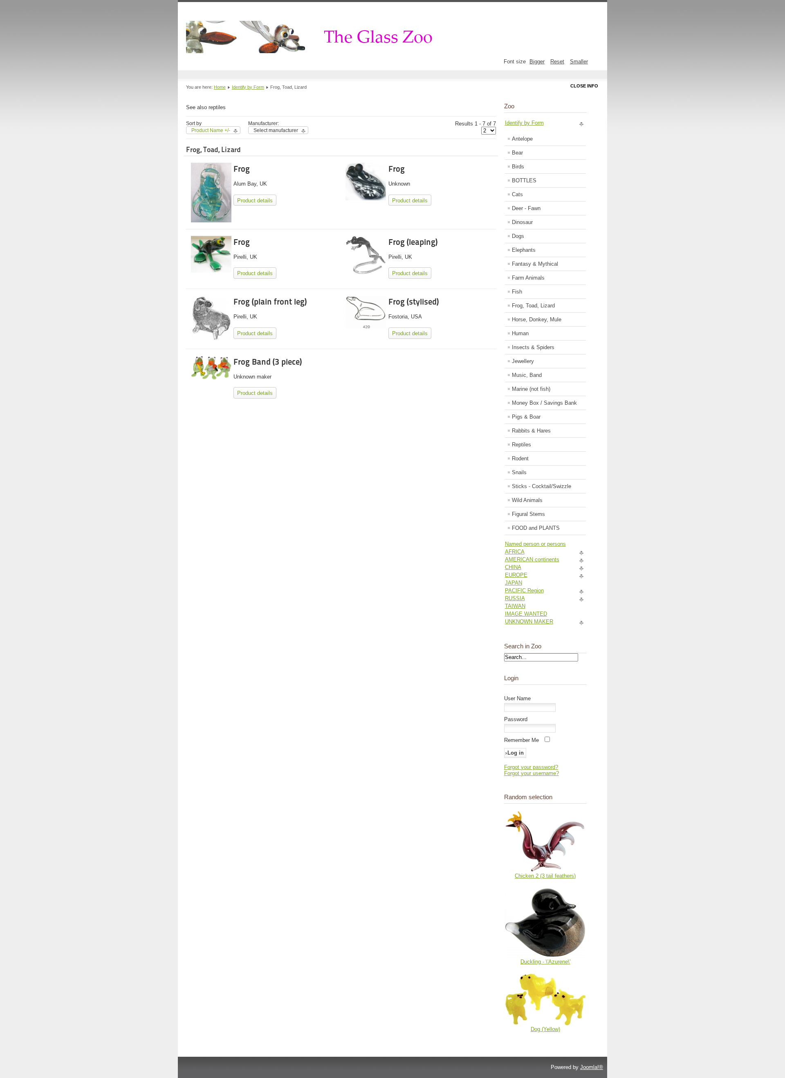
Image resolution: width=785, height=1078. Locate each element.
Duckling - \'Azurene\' (545, 962)
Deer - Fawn (526, 208)
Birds (518, 167)
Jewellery (523, 361)
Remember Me (521, 740)
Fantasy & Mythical (535, 264)
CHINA (513, 567)
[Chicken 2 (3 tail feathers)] (545, 871)
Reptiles (521, 445)
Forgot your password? (531, 767)
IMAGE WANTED (526, 614)
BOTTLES (524, 180)
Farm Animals (528, 278)
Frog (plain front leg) (270, 302)
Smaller (579, 61)
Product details (255, 200)
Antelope (522, 139)
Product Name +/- (210, 130)
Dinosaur (522, 222)
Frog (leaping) (412, 242)
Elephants (524, 250)
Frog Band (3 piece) (267, 362)
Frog (241, 169)
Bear (517, 153)
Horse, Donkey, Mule (536, 319)
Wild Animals (527, 500)
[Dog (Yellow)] (545, 1024)
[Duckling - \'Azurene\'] (545, 957)
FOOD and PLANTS (536, 528)
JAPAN (513, 583)
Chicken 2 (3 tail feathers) (545, 876)
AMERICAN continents (532, 559)
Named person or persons (535, 544)
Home (220, 87)
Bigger (537, 61)
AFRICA (515, 552)
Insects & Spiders (533, 347)
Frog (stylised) (413, 302)
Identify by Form (248, 87)
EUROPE (516, 575)
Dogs (518, 236)
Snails (519, 472)
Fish (517, 292)
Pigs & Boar (526, 417)
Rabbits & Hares (531, 431)
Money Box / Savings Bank (544, 403)
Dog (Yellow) (545, 1029)
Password (515, 719)
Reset (557, 61)
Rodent (520, 458)
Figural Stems (528, 514)
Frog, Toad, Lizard (533, 306)
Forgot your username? (531, 773)
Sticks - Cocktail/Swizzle (541, 486)
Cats (517, 194)
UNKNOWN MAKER (529, 622)
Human (520, 333)
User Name (517, 698)
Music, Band (527, 375)
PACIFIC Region (524, 590)
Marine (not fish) (531, 389)
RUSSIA (515, 598)
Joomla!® (591, 1067)
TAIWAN (515, 606)
